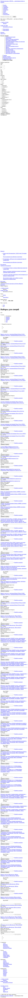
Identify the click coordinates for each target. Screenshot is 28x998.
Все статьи (3, 281)
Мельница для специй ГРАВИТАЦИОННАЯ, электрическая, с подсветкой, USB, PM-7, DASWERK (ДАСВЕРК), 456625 (12, 838)
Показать (3, 113)
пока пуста (3, 33)
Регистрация (6, 29)
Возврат (5, 973)
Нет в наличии (17, 903)
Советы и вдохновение (6, 265)
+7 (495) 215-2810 (4, 288)
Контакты (5, 13)
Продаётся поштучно (6, 324)
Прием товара (6, 955)
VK (4, 305)
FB (3, 306)
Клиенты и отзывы (7, 948)
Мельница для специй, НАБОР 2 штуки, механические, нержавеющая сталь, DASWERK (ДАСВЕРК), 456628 (13, 654)
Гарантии (5, 8)
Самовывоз (5, 7)
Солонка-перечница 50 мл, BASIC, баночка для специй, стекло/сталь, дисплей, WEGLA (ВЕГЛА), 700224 (13, 558)
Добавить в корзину (5, 342)
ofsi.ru (4, 295)
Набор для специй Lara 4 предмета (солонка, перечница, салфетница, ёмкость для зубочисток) (13, 582)
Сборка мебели (6, 956)
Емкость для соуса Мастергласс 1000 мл (9, 886)
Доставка (5, 6)
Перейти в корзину (18, 341)
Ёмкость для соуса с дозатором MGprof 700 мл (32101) (12, 368)
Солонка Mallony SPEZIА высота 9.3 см (9, 458)
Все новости (3, 264)
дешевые (8, 318)
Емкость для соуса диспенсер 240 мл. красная (11, 907)
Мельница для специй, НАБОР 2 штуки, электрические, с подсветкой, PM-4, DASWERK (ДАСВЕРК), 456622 (13, 678)
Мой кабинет (6, 30)
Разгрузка (5, 953)
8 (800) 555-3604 (4, 290)
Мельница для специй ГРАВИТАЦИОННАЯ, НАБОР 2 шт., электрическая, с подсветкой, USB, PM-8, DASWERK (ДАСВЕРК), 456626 (14, 729)
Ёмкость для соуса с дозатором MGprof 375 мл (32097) (12, 391)
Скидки (5, 961)
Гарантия (5, 972)
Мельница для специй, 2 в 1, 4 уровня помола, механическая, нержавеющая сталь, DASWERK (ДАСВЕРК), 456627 (11, 786)
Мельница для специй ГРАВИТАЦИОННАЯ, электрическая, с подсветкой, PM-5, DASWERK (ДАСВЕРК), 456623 (11, 866)
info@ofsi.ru (5, 297)
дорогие (7, 319)
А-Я (7, 320)
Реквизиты (5, 945)
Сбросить (8, 113)
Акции (4, 10)
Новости (2, 251)
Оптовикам (5, 9)
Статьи (4, 975)
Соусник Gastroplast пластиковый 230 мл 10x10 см (12, 413)
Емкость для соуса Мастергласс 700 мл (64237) (11, 627)
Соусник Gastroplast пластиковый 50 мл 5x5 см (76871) (13, 436)
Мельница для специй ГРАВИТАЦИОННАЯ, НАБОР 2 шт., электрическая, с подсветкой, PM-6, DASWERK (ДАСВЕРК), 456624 (14, 757)
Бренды (5, 971)
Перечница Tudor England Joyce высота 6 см (10, 481)
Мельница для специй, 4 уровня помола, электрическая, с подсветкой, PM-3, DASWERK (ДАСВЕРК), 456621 (13, 810)
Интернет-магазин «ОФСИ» (7, 995)
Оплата (4, 5)
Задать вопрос (6, 14)
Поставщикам (6, 966)
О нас (4, 12)
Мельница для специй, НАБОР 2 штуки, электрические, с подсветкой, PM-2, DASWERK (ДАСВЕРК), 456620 (13, 701)
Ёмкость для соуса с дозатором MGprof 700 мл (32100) (12, 605)
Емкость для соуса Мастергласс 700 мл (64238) (11, 927)
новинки (8, 317)
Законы (4, 974)
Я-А (7, 321)
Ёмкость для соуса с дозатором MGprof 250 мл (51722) (12, 346)
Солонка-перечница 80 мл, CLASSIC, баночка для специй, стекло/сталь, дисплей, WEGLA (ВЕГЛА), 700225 (14, 535)
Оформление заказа (7, 964)
